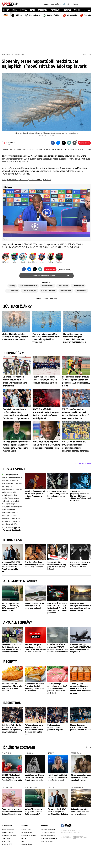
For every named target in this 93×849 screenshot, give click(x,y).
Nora (58, 4)
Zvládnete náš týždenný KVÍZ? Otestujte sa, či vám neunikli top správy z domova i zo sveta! (12, 648)
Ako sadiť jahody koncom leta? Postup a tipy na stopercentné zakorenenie (80, 812)
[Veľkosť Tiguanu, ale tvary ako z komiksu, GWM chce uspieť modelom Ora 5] (12, 593)
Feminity (52, 753)
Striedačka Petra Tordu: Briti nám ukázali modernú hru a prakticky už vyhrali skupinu (12, 728)
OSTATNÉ (67, 10)
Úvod (3, 54)
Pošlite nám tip (84, 143)
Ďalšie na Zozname (19, 747)
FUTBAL (23, 10)
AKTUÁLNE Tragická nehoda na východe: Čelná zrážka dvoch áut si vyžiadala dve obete (35, 648)
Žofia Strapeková (78, 285)
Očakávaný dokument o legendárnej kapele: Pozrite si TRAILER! (80, 564)
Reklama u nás (26, 829)
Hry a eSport (14, 469)
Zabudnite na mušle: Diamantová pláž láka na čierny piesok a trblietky (57, 812)
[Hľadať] (83, 9)
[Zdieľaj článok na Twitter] (64, 143)
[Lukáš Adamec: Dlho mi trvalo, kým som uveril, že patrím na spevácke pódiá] (12, 764)
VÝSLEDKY (78, 10)
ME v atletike (72, 15)
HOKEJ (14, 10)
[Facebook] (62, 825)
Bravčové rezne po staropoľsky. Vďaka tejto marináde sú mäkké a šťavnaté (12, 687)
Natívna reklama (26, 844)
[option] (11, 786)
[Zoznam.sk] (67, 838)
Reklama (24, 825)
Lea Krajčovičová (12, 290)
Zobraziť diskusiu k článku (52, 275)
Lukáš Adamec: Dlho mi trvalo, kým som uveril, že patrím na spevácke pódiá (11, 778)
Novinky (28, 787)
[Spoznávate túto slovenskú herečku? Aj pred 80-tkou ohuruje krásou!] (58, 552)
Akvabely (12, 285)
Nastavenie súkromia (9, 835)
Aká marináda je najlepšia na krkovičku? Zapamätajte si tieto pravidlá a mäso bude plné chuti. (57, 688)
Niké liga (19, 15)
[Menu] (88, 9)
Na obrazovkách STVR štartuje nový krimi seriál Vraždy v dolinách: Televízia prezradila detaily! (12, 566)
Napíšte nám (6, 841)
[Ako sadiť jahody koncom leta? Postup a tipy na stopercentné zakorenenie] (81, 798)
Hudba (5, 753)
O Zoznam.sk (7, 825)
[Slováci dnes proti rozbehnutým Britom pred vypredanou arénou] (80, 715)
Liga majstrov (34, 15)
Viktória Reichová (47, 285)
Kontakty (44, 825)
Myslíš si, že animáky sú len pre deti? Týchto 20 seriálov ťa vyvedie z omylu (35, 494)
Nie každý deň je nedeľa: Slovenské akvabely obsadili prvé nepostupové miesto (15, 337)
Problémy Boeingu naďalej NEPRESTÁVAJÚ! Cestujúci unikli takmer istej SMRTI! (80, 648)
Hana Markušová (65, 290)
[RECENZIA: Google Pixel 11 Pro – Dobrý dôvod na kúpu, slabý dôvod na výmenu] (58, 481)
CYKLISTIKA (42, 10)
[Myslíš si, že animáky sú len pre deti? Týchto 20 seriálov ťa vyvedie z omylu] (35, 481)
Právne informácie (8, 829)
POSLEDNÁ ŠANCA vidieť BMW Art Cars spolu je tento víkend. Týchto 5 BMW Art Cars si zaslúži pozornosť (57, 608)
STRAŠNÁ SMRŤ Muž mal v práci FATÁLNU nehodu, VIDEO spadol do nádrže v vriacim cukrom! (57, 648)
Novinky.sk (12, 539)
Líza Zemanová (81, 290)
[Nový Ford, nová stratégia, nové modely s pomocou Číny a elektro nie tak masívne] (80, 593)
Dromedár (53, 787)
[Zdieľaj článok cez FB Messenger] (58, 143)
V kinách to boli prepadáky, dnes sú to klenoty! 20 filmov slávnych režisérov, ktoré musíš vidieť (80, 496)
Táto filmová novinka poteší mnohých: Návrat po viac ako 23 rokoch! (34, 564)
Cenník (23, 838)
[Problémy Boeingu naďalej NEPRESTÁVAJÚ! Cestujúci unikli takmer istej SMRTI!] (80, 635)
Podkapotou (7, 787)
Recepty (10, 661)
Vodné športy (19, 54)
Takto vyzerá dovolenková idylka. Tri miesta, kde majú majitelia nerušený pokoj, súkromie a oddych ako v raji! (80, 778)
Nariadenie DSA (7, 844)
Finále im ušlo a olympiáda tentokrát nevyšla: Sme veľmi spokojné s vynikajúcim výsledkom (46, 338)
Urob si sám (76, 787)
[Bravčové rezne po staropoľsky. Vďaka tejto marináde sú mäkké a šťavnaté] (12, 674)
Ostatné (10, 54)
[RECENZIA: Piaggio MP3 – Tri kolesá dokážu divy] (12, 499)
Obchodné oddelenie (48, 832)
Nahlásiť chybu (64, 269)
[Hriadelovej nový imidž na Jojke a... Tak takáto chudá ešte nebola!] (35, 764)
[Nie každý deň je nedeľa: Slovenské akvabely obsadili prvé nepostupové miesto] (16, 321)
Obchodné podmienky (28, 835)
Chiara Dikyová (63, 285)
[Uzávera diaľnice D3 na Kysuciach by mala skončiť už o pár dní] (35, 593)
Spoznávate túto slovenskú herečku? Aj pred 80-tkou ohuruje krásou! (56, 565)
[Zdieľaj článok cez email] (69, 143)
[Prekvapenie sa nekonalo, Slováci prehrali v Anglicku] (58, 715)
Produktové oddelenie (48, 829)
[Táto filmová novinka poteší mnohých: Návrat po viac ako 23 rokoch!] (35, 552)
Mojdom (75, 753)
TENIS (32, 10)
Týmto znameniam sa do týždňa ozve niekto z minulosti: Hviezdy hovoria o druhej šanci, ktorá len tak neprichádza (58, 778)
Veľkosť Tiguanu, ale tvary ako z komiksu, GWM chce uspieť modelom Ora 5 (10, 607)
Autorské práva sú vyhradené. (71, 832)
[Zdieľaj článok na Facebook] (53, 143)
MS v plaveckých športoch (28, 285)
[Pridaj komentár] (74, 143)
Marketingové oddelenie (49, 838)
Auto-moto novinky (20, 581)
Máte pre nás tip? (47, 841)
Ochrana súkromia (8, 832)
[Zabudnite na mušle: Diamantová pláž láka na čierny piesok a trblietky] (58, 798)
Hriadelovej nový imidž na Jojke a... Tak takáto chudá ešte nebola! (34, 778)
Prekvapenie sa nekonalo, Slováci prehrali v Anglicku (55, 727)
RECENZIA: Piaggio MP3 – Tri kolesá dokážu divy (12, 529)
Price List (24, 841)
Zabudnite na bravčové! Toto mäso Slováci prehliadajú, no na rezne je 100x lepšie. (34, 687)
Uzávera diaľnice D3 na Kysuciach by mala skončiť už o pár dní (34, 605)
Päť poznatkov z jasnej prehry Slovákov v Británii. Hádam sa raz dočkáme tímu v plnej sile (34, 729)
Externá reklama (26, 832)
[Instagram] (66, 825)
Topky (27, 753)
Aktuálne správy (17, 622)
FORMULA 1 (55, 10)
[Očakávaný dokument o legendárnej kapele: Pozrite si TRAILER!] (80, 552)
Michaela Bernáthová (48, 290)
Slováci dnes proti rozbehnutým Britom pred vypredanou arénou (80, 727)
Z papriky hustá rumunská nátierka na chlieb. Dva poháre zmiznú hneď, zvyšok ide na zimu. (80, 688)
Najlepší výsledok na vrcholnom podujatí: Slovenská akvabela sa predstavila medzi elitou (74, 338)
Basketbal (12, 702)
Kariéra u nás (6, 838)
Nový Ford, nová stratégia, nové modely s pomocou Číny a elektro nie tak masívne (80, 607)
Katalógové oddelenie (48, 835)
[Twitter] (69, 825)
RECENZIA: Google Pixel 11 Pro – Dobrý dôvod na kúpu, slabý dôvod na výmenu (57, 494)
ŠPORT (6, 10)
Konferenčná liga (53, 15)
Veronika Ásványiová (30, 290)
